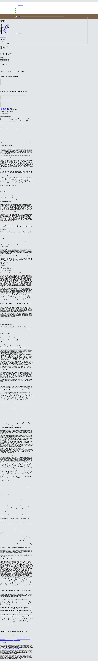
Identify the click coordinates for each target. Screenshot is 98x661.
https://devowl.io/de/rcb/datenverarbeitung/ (11, 648)
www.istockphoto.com (4, 109)
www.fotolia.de (3, 108)
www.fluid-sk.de (3, 37)
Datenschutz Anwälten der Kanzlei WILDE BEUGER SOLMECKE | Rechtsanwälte (15, 640)
